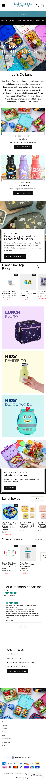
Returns (4, 732)
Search (4, 735)
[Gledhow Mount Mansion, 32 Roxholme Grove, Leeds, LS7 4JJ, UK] (23, 680)
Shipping (4, 728)
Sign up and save (10, 752)
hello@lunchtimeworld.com (16, 654)
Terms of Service (7, 742)
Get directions (18, 671)
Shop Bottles (23, 193)
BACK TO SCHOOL (15, 256)
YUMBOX (10, 487)
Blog (3, 745)
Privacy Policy (6, 738)
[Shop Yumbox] (23, 130)
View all (37, 266)
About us (4, 722)
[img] (24, 593)
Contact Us (5, 725)
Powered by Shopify (23, 778)
